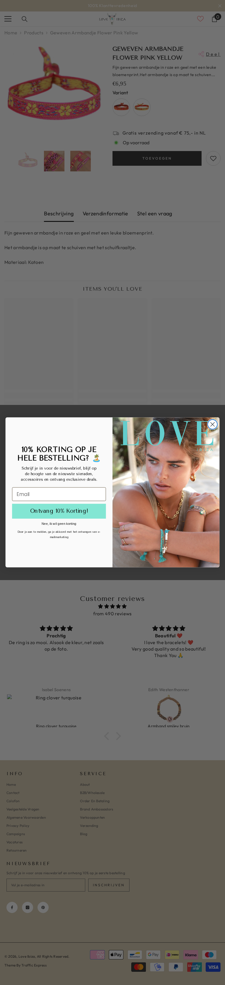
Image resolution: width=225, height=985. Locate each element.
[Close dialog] (212, 424)
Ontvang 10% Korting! (59, 511)
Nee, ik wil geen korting (59, 523)
